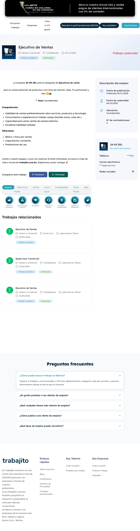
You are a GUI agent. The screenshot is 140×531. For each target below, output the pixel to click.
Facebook (39, 174)
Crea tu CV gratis (47, 25)
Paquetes (96, 475)
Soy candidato (109, 25)
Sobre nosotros (47, 469)
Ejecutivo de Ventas (26, 229)
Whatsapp (59, 174)
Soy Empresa (130, 25)
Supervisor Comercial (27, 258)
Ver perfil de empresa (120, 148)
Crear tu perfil (72, 466)
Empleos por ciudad (75, 470)
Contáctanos (46, 479)
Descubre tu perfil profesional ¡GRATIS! (80, 25)
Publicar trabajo (99, 470)
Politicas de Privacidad (45, 485)
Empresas (32, 25)
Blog (42, 474)
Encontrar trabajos (15, 25)
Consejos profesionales (46, 492)
